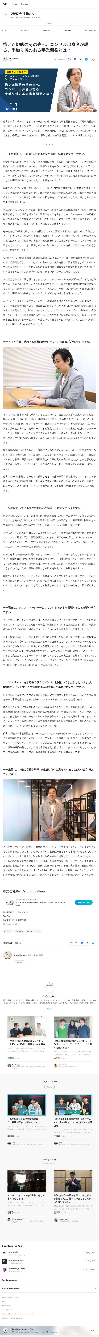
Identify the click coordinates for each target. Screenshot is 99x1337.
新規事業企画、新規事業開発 (15, 920)
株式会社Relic (23, 13)
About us (24, 30)
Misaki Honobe (14, 58)
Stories (68, 30)
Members (47, 30)
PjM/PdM (6, 916)
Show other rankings (48, 1164)
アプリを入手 (90, 1253)
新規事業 (20, 931)
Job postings (90, 30)
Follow (49, 23)
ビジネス (8, 931)
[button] (50, 1246)
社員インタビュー (34, 931)
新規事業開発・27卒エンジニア (16, 912)
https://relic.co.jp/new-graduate (22, 17)
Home (4, 30)
